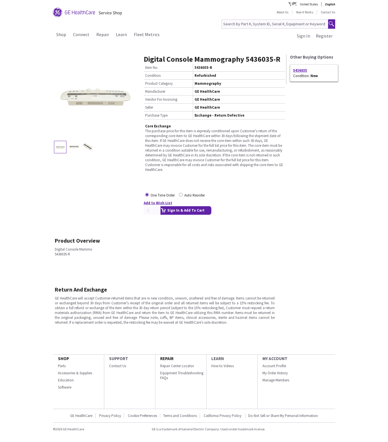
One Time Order (163, 195)
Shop (61, 34)
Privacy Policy (110, 415)
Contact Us (328, 12)
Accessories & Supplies (75, 373)
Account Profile (274, 365)
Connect (81, 34)
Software (64, 387)
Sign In (303, 36)
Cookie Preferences (142, 415)
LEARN (217, 358)
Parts (62, 365)
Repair (102, 34)
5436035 (300, 70)
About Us (282, 12)
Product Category (159, 83)
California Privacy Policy (223, 415)
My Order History (275, 373)
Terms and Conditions (180, 415)
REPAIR (167, 358)
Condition (153, 75)
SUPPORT (118, 358)
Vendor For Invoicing (161, 99)
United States (309, 4)
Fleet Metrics (147, 34)
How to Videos (222, 365)
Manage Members (275, 380)
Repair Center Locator (177, 365)
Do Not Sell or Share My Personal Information (283, 415)
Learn (121, 34)
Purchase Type (156, 115)
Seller (149, 107)
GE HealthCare (81, 415)
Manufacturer (155, 91)
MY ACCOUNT (274, 358)
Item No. (151, 67)
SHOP (63, 358)
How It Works (304, 12)
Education (66, 380)
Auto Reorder (194, 195)
